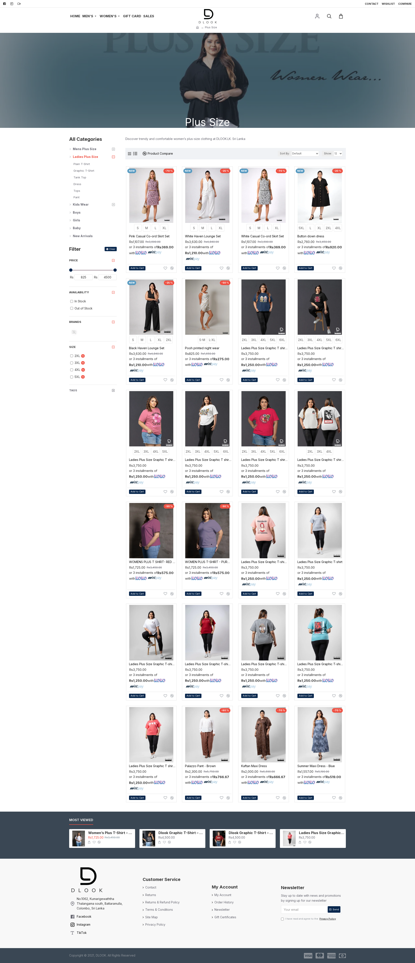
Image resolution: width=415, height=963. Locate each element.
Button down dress (310, 236)
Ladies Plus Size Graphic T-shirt (319, 562)
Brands (75, 322)
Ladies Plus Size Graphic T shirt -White (208, 460)
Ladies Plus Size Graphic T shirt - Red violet (152, 460)
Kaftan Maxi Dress (254, 766)
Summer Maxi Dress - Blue (316, 766)
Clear (112, 249)
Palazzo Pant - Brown (200, 766)
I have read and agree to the (310, 918)
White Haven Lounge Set (203, 236)
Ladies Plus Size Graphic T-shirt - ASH (264, 664)
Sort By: (285, 153)
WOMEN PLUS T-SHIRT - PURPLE (208, 562)
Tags (73, 390)
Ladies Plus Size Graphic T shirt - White (320, 460)
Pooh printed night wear (202, 348)
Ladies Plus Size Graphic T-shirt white (152, 664)
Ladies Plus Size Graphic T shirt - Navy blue (264, 348)
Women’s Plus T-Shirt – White (111, 833)
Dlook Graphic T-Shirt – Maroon (251, 833)
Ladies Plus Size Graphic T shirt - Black (320, 348)
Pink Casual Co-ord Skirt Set (149, 236)
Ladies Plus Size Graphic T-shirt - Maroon (208, 664)
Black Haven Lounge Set (146, 348)
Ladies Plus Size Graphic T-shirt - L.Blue (320, 664)
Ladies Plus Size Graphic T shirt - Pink (264, 460)
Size (72, 347)
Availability (79, 292)
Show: (328, 153)
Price (73, 260)
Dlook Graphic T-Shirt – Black (181, 833)
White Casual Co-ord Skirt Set (262, 236)
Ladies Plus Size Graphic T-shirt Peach (264, 562)
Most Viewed (81, 820)
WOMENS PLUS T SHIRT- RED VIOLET (152, 562)
